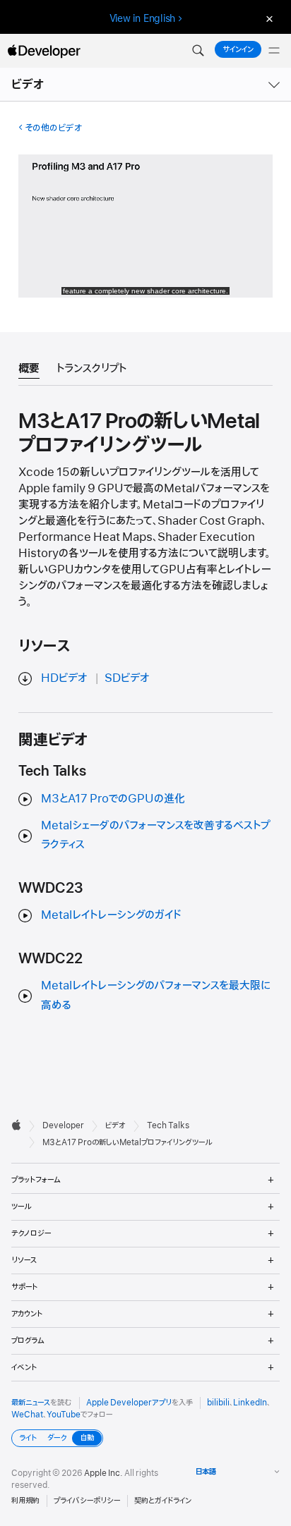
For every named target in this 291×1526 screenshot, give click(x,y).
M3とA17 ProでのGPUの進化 (113, 799)
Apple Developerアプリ (129, 1403)
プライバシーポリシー (87, 1501)
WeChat (27, 1415)
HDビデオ (64, 678)
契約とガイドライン (162, 1501)
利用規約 (25, 1501)
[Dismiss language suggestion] (267, 19)
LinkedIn (250, 1403)
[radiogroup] (57, 1438)
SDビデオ (127, 678)
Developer (63, 1125)
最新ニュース (30, 1403)
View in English (142, 18)
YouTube (64, 1415)
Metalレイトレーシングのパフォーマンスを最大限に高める (156, 995)
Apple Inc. (103, 1473)
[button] (198, 51)
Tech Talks (168, 1125)
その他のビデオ (53, 128)
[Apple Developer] (44, 51)
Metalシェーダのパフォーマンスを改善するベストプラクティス (155, 835)
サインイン (238, 49)
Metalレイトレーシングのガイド (111, 915)
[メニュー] (274, 51)
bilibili (218, 1403)
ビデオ (28, 84)
